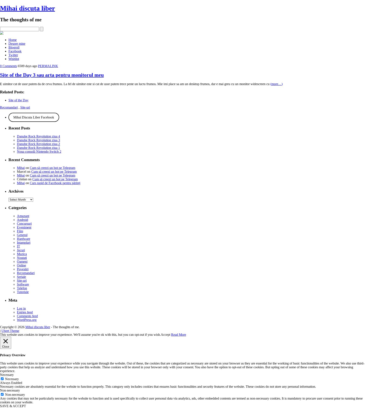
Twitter (13, 55)
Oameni (22, 261)
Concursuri (24, 223)
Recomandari (9, 107)
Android (22, 220)
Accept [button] (165, 334)
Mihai (21, 168)
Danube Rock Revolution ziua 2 (38, 144)
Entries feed (25, 312)
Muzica (22, 254)
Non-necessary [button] (10, 390)
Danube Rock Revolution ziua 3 (38, 140)
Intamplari (23, 242)
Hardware (23, 239)
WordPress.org (27, 320)
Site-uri (25, 107)
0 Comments (8, 66)
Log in (21, 308)
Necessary (12, 379)
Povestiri (23, 269)
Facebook (15, 51)
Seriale (21, 277)
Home (12, 40)
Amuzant (23, 216)
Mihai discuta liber (27, 8)
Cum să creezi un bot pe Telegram (52, 168)
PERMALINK (48, 66)
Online (21, 265)
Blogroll (13, 47)
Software (23, 284)
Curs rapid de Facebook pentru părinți (55, 183)
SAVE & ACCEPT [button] (13, 406)
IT (18, 246)
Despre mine (16, 43)
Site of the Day (18, 100)
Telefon (22, 288)
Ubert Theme (10, 331)
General (22, 235)
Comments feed (27, 316)
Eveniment (24, 227)
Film (20, 231)
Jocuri (21, 250)
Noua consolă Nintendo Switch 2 (39, 151)
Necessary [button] (7, 375)
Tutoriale (23, 292)
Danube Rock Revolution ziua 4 (38, 136)
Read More (178, 334)
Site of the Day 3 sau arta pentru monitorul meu (52, 75)
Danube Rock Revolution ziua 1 (38, 148)
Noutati (22, 258)
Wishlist (13, 59)
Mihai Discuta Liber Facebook (33, 117)
